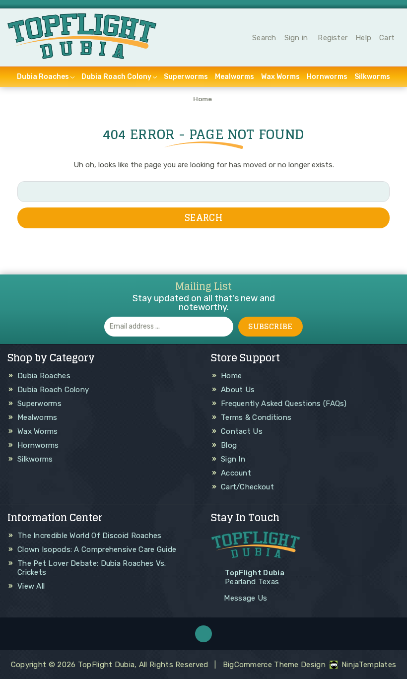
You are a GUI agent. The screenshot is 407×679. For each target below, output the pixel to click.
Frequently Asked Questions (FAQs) (283, 403)
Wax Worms (280, 76)
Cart (387, 37)
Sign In (233, 459)
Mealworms (234, 76)
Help (363, 37)
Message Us (245, 598)
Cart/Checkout (247, 486)
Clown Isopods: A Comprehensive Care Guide (96, 549)
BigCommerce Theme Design (274, 664)
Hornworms (327, 76)
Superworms (186, 76)
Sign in (296, 37)
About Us (238, 389)
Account (236, 473)
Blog (229, 445)
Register (332, 37)
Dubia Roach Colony (116, 76)
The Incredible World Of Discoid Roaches (89, 535)
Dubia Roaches (43, 76)
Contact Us (242, 431)
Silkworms (372, 76)
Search (264, 37)
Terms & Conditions (256, 417)
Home (231, 375)
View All (31, 586)
